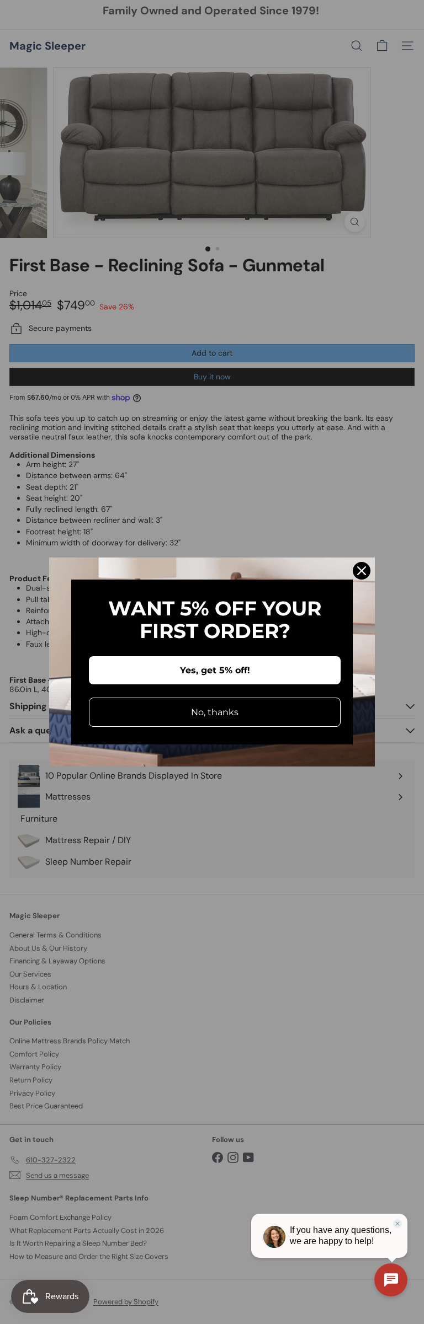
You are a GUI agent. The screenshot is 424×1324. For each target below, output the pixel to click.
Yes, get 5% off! (215, 670)
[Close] (361, 571)
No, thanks (215, 712)
